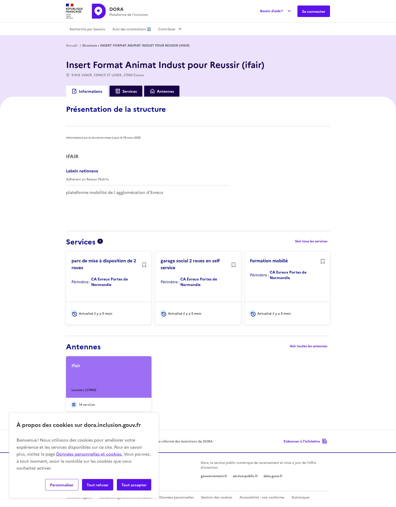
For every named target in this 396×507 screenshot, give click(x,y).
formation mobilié (269, 260)
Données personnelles (176, 497)
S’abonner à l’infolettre (301, 441)
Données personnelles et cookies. (89, 454)
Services (129, 91)
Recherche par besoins (87, 29)
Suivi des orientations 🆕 (132, 29)
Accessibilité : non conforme (261, 497)
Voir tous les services (311, 241)
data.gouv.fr (273, 475)
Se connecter (313, 11)
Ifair (76, 365)
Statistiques (301, 497)
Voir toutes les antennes (308, 346)
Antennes (165, 91)
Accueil (71, 45)
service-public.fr (245, 475)
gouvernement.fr (214, 475)
